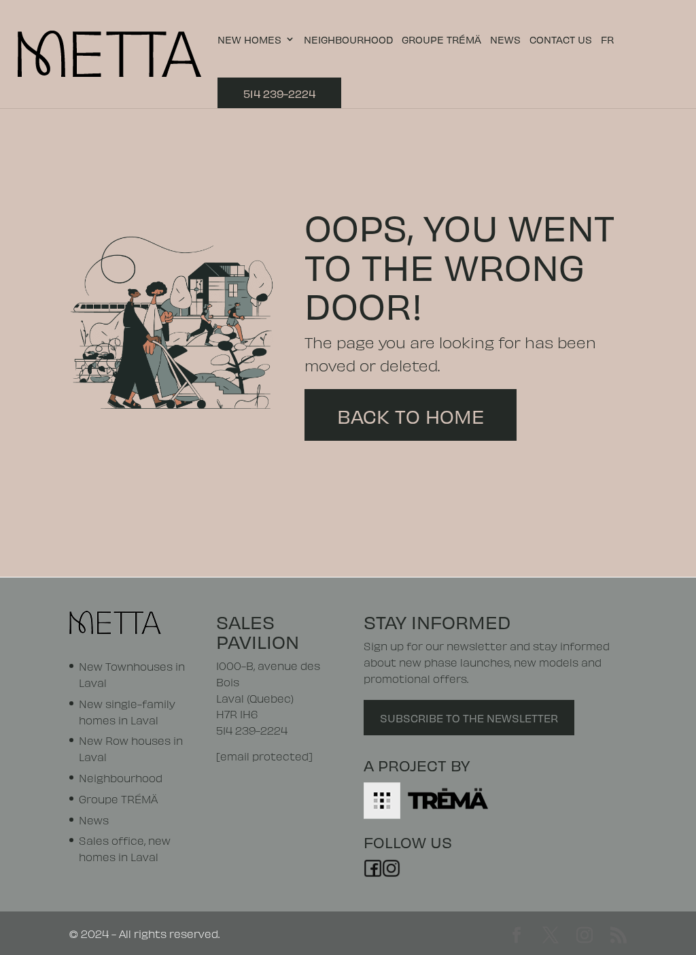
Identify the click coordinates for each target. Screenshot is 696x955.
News (505, 40)
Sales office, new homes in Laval (125, 848)
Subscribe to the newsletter (469, 717)
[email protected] (264, 755)
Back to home (411, 415)
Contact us (560, 40)
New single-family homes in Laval (127, 711)
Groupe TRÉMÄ (441, 40)
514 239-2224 (279, 93)
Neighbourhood (348, 40)
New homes (249, 40)
